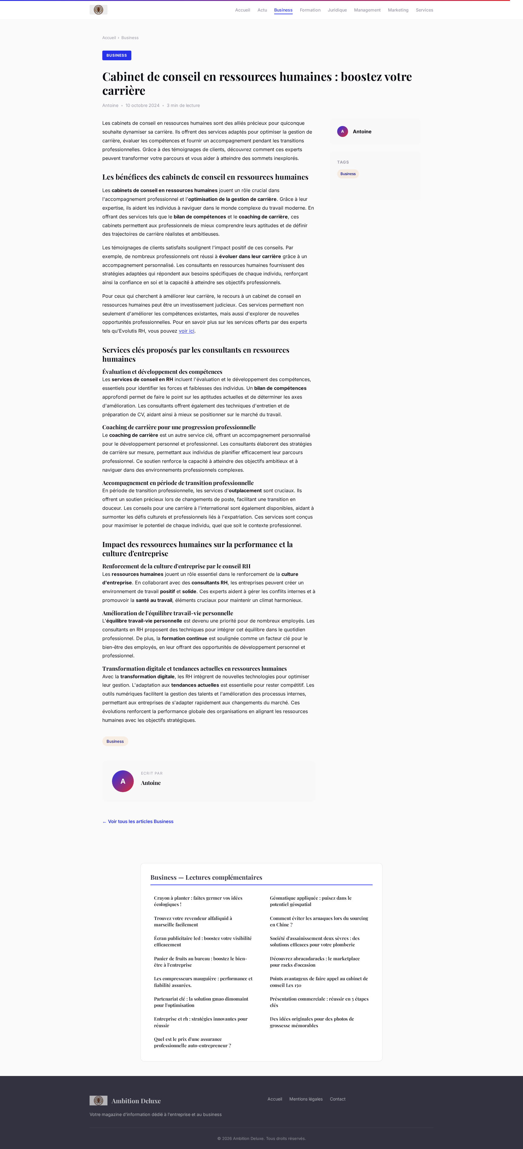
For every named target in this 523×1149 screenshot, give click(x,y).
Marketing (398, 9)
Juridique (337, 9)
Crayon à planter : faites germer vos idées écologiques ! (198, 901)
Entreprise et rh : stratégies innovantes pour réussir (201, 1022)
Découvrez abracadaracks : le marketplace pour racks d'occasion (315, 961)
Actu (262, 9)
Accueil (242, 9)
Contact (338, 1098)
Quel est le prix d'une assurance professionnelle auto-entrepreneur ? (192, 1042)
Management (367, 9)
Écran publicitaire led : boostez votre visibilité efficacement (203, 941)
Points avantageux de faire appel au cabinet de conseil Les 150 (319, 981)
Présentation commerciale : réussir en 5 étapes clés (319, 1002)
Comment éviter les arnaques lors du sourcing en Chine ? (319, 921)
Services (424, 9)
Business (283, 9)
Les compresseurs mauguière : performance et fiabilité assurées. (203, 981)
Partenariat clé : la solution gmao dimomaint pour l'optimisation (201, 1002)
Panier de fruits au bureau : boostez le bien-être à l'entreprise (200, 961)
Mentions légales (306, 1098)
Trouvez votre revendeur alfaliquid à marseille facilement (193, 921)
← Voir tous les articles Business (137, 821)
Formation (310, 9)
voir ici (186, 331)
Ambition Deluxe (136, 1100)
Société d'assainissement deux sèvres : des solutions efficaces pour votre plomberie (315, 941)
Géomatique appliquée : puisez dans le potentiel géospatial (311, 901)
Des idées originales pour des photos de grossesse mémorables (312, 1022)
